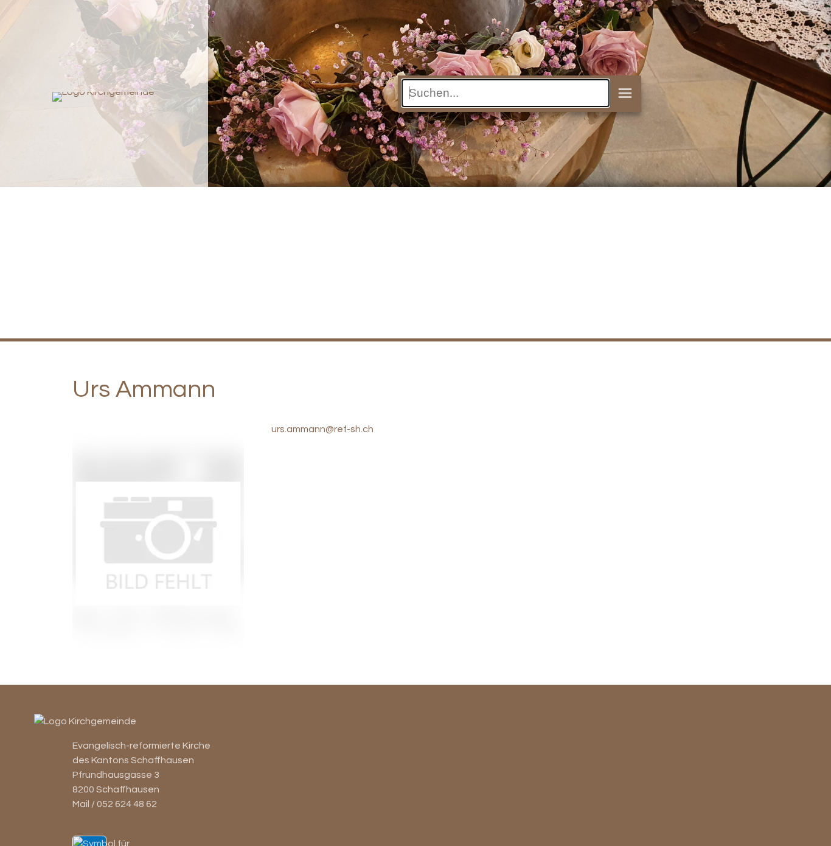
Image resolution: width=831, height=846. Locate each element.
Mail (80, 804)
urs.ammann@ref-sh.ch (322, 429)
